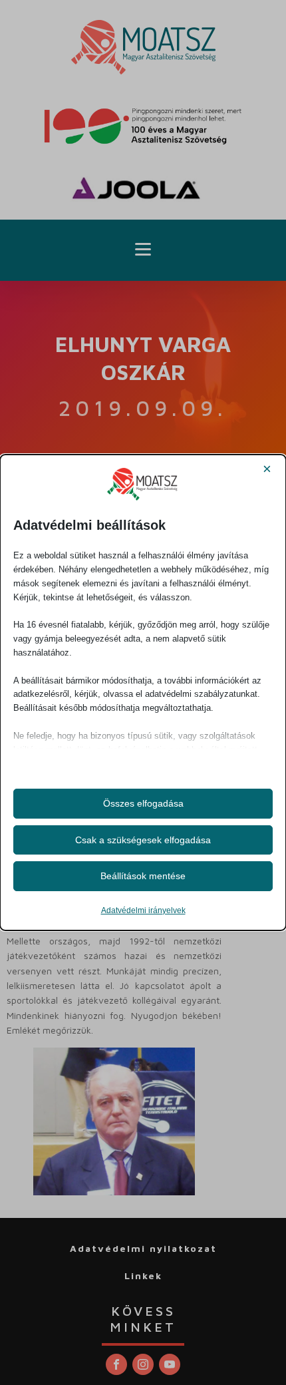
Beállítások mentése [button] (143, 876)
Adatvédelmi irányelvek (143, 910)
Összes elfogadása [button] (143, 803)
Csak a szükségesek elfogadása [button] (143, 840)
